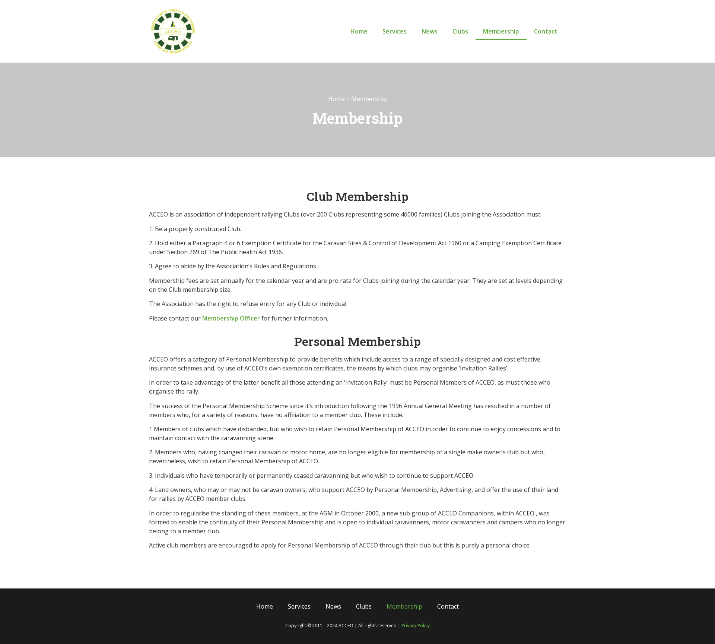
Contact (545, 31)
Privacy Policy (415, 625)
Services (394, 31)
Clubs (460, 31)
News (430, 31)
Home (359, 31)
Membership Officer (231, 318)
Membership (501, 31)
